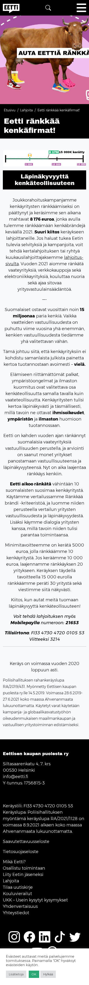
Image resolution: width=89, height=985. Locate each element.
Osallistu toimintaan (24, 868)
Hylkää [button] (48, 974)
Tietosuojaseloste (20, 851)
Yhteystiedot (16, 912)
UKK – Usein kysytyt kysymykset (35, 900)
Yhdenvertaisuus (20, 906)
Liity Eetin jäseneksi (23, 874)
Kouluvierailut (17, 893)
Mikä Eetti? (14, 861)
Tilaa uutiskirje (18, 887)
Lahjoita (26, 110)
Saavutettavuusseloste (26, 841)
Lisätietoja (16, 974)
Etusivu (9, 110)
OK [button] (34, 974)
